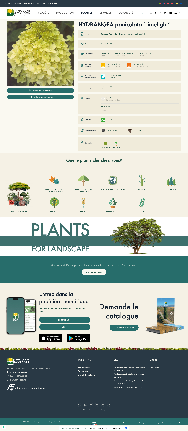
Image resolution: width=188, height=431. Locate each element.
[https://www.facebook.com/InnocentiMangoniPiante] (160, 12)
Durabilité (126, 13)
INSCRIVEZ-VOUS (65, 320)
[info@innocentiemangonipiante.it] (151, 12)
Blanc (108, 98)
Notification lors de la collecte (73, 428)
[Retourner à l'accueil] (18, 12)
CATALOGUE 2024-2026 (124, 327)
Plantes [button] (86, 13)
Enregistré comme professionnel (42, 97)
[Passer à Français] (164, 3)
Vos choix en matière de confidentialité (105, 428)
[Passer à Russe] (181, 3)
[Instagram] (165, 12)
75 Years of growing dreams (30, 387)
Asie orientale (107, 44)
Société (43, 13)
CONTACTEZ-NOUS (94, 272)
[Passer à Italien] (160, 3)
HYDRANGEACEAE (147, 53)
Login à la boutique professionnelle (46, 3)
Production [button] (65, 13)
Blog (116, 359)
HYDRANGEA (106, 53)
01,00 (103, 87)
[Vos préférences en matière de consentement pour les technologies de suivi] (4, 427)
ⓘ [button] (96, 64)
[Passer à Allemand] (172, 3)
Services (105, 13)
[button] (141, 12)
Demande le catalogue (119, 311)
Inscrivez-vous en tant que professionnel (20, 3)
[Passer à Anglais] (168, 3)
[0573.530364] (156, 12)
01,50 (110, 87)
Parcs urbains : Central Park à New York (128, 387)
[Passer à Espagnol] (177, 3)
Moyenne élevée (114, 64)
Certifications (154, 367)
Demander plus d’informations (42, 90)
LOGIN (64, 327)
